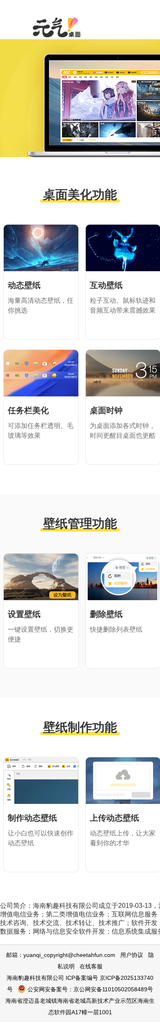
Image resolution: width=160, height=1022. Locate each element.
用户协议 (131, 955)
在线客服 (91, 966)
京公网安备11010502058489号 (113, 989)
